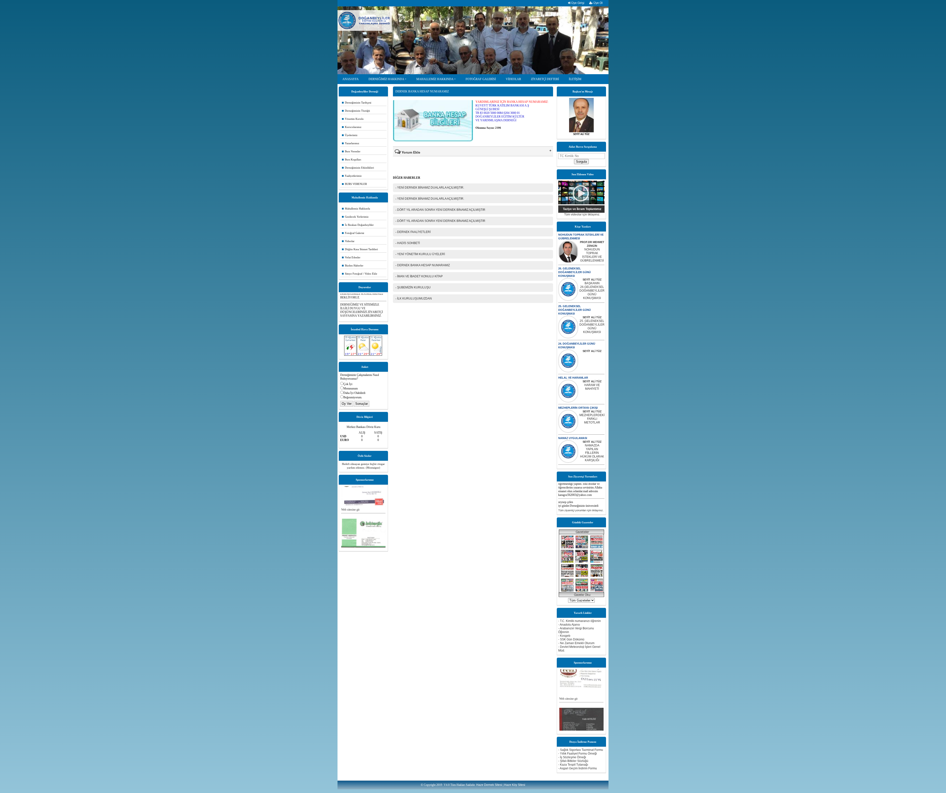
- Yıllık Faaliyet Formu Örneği (577, 753)
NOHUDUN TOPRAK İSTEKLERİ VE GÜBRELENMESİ (592, 255)
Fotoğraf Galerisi (353, 232)
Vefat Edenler (351, 257)
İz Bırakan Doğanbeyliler (358, 224)
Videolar (348, 241)
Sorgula (581, 161)
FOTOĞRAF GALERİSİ (481, 79)
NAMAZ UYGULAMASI (572, 438)
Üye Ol (598, 3)
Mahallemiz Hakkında (356, 208)
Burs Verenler (351, 151)
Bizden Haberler (352, 265)
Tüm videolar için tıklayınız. (582, 214)
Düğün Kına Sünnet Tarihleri (360, 249)
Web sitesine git (350, 493)
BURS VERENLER (354, 183)
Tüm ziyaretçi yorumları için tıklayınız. (581, 510)
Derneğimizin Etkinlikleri (358, 167)
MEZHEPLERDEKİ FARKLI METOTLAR (592, 418)
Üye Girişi (577, 3)
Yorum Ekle (410, 152)
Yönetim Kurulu (353, 118)
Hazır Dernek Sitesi (489, 785)
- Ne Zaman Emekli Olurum (576, 643)
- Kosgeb (564, 635)
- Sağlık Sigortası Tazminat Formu (580, 750)
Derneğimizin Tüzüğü (356, 110)
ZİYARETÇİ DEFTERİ (545, 79)
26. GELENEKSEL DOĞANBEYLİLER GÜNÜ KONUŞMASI (574, 272)
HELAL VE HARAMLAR (573, 377)
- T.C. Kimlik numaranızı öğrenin (579, 621)
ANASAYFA (350, 79)
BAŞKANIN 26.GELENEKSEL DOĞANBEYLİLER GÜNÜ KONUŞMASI (592, 291)
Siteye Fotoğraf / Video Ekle (359, 273)
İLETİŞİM (575, 79)
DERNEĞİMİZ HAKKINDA (386, 79)
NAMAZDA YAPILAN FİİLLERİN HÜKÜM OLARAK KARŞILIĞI (592, 453)
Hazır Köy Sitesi (514, 785)
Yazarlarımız (350, 143)
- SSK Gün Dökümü (571, 639)
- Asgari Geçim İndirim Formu (577, 768)
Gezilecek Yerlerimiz (355, 216)
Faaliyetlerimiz (352, 175)
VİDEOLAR (513, 79)
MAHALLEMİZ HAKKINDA (434, 79)
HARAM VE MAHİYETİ (592, 386)
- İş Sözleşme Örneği (572, 757)
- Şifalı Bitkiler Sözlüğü (573, 761)
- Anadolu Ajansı (569, 624)
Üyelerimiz (349, 135)
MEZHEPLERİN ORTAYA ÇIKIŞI (578, 407)
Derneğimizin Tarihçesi (356, 102)
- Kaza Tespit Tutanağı (573, 764)
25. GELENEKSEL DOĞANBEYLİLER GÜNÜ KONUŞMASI (574, 310)
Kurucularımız (351, 126)
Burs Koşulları (351, 159)
